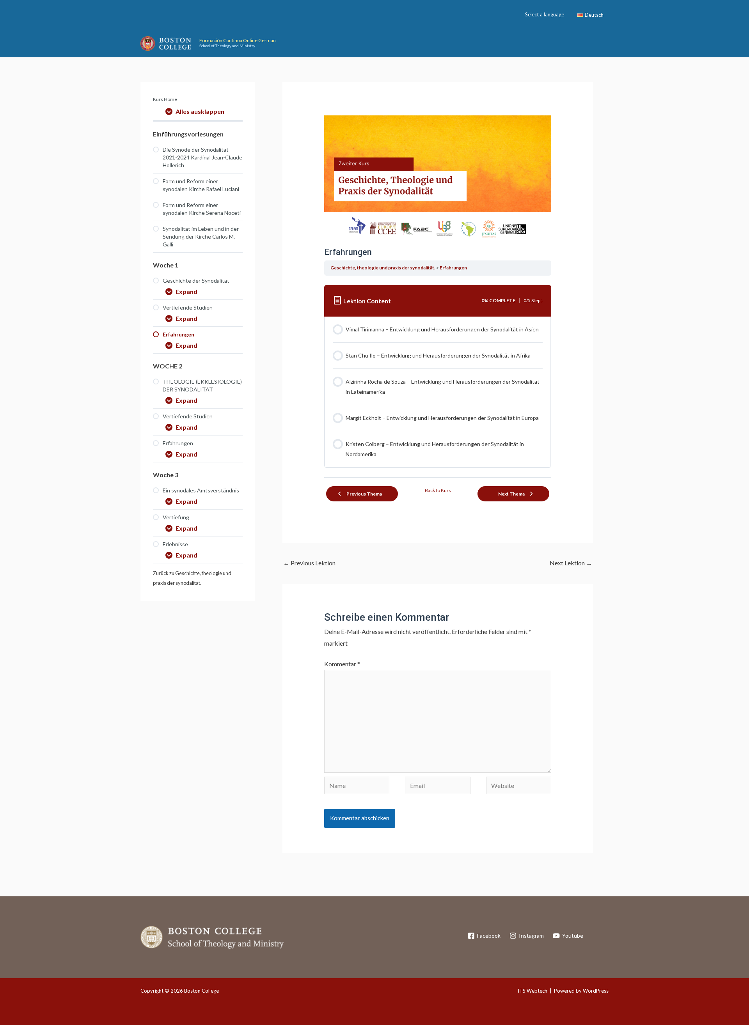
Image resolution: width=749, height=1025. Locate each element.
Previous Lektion (309, 562)
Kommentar (342, 663)
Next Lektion (571, 562)
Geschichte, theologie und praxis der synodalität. (382, 268)
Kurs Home (165, 99)
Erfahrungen (453, 268)
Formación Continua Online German (237, 40)
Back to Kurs (438, 490)
